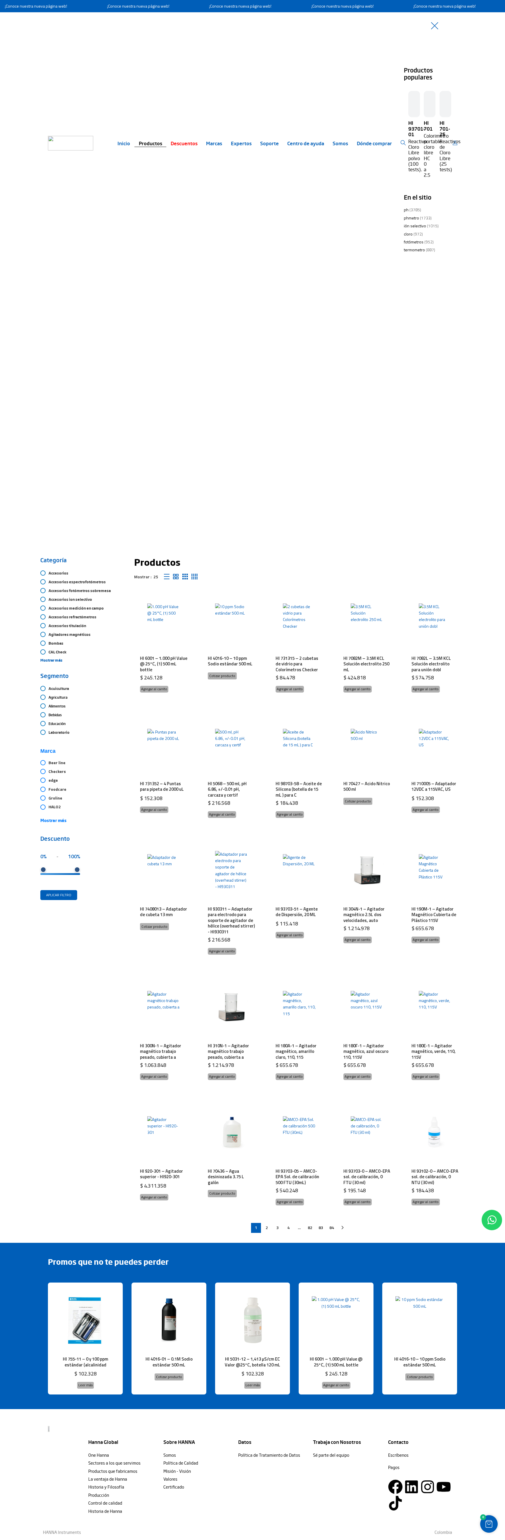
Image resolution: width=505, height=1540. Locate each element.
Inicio (123, 143)
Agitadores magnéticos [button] (70, 634)
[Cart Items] (456, 143)
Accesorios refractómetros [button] (72, 617)
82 (310, 1227)
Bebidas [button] (55, 714)
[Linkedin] (411, 1487)
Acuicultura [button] (59, 688)
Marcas (214, 143)
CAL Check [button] (57, 652)
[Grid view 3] (185, 576)
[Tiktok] (395, 1503)
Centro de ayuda (305, 143)
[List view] (167, 576)
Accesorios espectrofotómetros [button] (77, 581)
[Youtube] (443, 1487)
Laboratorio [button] (59, 732)
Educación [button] (57, 723)
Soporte (269, 143)
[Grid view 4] (194, 576)
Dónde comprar (374, 143)
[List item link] (122, 1455)
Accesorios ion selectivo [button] (70, 599)
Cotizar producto (222, 676)
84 (331, 1227)
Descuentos (184, 143)
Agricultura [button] (58, 697)
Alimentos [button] (57, 706)
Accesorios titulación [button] (67, 625)
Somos (340, 143)
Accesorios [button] (58, 573)
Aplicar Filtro (58, 895)
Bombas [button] (56, 643)
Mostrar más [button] (51, 660)
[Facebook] (395, 1487)
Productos (150, 143)
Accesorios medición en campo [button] (76, 608)
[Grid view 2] (176, 576)
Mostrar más (53, 820)
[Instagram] (427, 1487)
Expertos (241, 143)
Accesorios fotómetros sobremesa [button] (80, 590)
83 (321, 1227)
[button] (154, 689)
